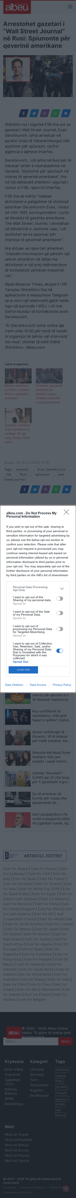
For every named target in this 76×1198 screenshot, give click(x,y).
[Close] (68, 513)
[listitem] (38, 588)
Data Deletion (14, 684)
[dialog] (38, 599)
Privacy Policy (62, 684)
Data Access (38, 684)
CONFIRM (23, 670)
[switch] (59, 598)
